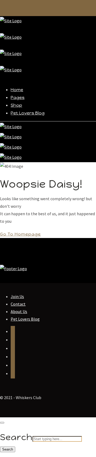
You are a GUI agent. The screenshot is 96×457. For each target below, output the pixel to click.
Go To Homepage (20, 234)
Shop (16, 105)
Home (17, 89)
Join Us (17, 296)
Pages (18, 97)
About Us (19, 311)
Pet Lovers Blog (28, 113)
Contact (18, 304)
